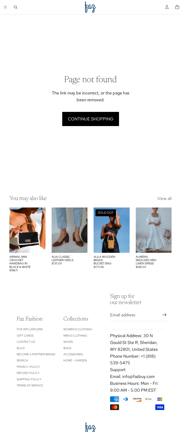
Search (22, 361)
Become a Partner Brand (36, 354)
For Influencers (30, 329)
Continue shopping (90, 119)
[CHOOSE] (80, 245)
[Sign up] (164, 315)
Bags (67, 348)
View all (164, 198)
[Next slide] (40, 230)
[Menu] (5, 7)
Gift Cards (25, 336)
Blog (21, 348)
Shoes (68, 342)
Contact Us (26, 342)
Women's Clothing (77, 329)
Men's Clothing (75, 336)
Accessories (73, 354)
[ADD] (38, 245)
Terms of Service (30, 385)
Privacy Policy (28, 367)
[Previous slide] (14, 230)
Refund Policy (28, 373)
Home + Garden (75, 361)
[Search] (15, 7)
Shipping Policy (29, 379)
